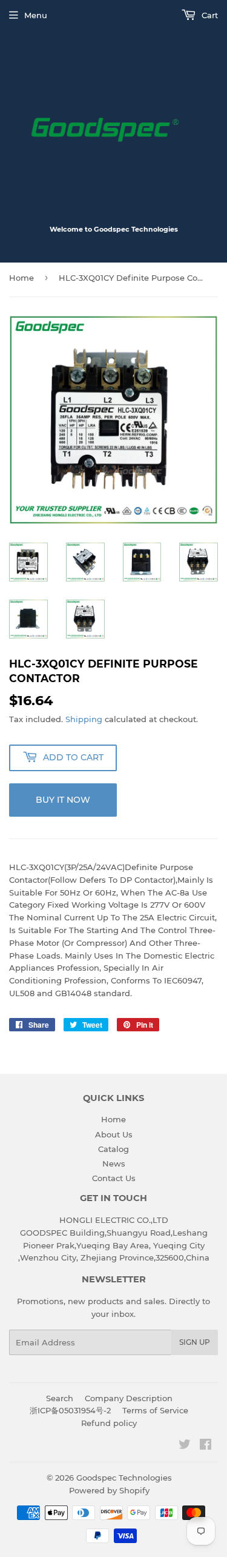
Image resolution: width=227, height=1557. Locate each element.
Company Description (129, 1398)
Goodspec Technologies (124, 1477)
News (113, 1163)
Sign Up (194, 1342)
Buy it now (63, 799)
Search (59, 1398)
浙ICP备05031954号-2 (70, 1410)
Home (21, 278)
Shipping (83, 719)
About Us (114, 1134)
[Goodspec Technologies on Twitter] (185, 1446)
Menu (35, 15)
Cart (208, 15)
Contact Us (114, 1178)
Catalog (113, 1149)
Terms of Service (155, 1410)
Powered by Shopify (109, 1490)
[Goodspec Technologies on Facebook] (205, 1446)
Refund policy (109, 1423)
